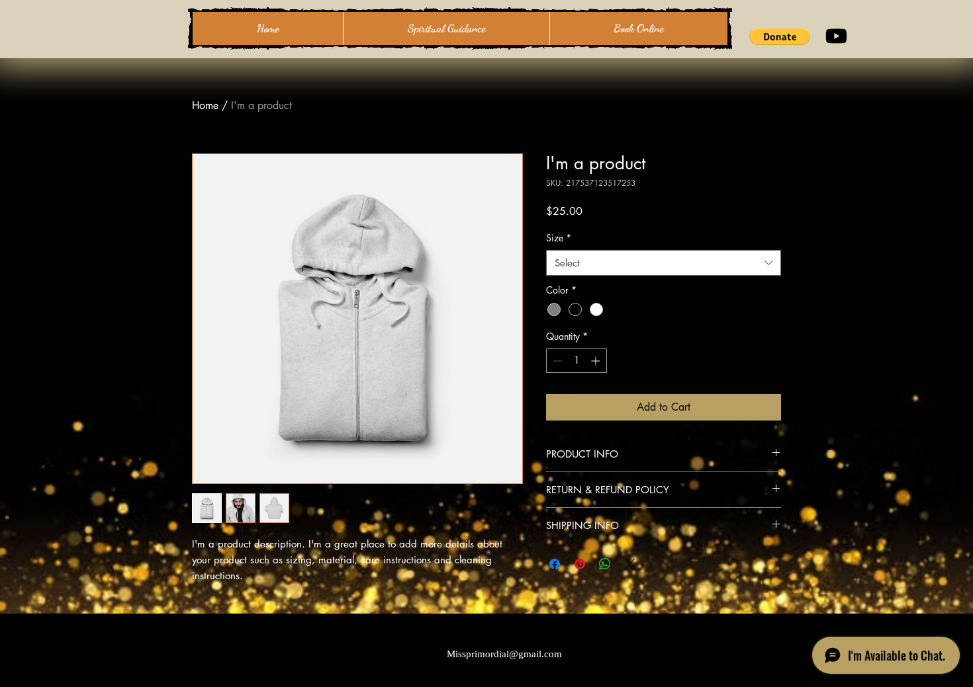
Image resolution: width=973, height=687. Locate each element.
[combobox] (663, 263)
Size (558, 237)
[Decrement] (556, 360)
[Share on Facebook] (555, 564)
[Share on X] (630, 564)
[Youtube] (836, 36)
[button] (779, 36)
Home (205, 105)
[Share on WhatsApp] (605, 564)
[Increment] (596, 360)
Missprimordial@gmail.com (504, 654)
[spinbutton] (576, 360)
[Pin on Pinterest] (580, 564)
